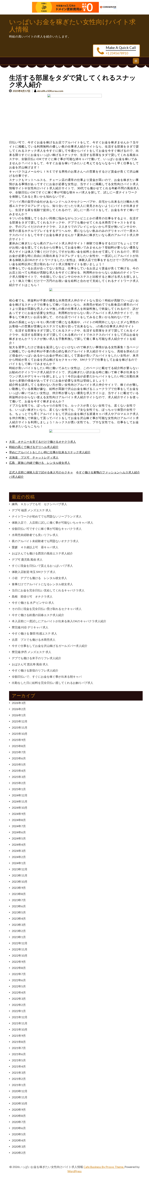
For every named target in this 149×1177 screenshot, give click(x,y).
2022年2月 (19, 1004)
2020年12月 (19, 1091)
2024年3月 (19, 850)
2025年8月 (19, 746)
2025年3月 (19, 776)
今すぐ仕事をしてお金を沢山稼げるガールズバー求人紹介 (49, 645)
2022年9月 (19, 961)
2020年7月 (19, 1122)
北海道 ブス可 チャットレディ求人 (34, 457)
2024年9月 (19, 813)
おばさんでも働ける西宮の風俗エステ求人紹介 (42, 553)
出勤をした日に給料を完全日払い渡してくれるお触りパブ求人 (52, 682)
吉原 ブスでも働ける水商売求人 (33, 639)
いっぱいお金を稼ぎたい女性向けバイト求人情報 (72, 25)
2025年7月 (19, 752)
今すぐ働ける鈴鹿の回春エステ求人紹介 (38, 615)
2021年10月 (19, 1029)
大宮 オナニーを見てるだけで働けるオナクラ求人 (42, 441)
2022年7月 (19, 974)
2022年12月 (19, 943)
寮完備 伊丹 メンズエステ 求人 (31, 652)
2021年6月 (19, 1054)
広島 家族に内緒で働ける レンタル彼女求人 (39, 462)
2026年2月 (19, 709)
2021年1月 (19, 1085)
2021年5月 (19, 1060)
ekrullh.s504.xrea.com (50, 90)
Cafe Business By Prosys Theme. (104, 1166)
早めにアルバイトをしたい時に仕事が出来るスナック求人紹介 (49, 452)
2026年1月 (19, 715)
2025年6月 (19, 758)
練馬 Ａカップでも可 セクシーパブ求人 (39, 504)
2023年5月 (19, 912)
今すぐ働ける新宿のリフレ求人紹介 (35, 670)
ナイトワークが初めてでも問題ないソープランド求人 (47, 516)
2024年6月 (19, 832)
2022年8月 (19, 967)
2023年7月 (19, 900)
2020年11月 (19, 1097)
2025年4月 (19, 770)
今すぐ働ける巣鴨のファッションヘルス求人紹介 (108, 472)
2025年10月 (19, 733)
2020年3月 (19, 1146)
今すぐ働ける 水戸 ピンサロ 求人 (33, 602)
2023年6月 (19, 906)
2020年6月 (19, 1128)
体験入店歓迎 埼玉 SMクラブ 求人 (34, 571)
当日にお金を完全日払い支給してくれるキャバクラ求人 (48, 590)
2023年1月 (19, 937)
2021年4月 (19, 1066)
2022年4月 (19, 992)
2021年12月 (19, 1017)
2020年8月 (19, 1115)
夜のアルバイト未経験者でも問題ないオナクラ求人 (45, 541)
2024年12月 (19, 795)
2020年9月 (19, 1109)
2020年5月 (19, 1134)
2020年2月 (19, 1152)
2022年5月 (19, 986)
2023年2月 (19, 931)
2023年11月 (19, 875)
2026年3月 (19, 702)
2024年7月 (19, 826)
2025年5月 (19, 764)
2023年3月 (19, 924)
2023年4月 (19, 918)
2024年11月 (19, 801)
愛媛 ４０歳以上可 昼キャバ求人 (35, 547)
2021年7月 (19, 1048)
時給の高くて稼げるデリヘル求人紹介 (34, 447)
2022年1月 (19, 1011)
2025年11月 (19, 727)
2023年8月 (19, 894)
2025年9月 (19, 739)
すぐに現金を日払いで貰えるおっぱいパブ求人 (42, 565)
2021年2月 (19, 1078)
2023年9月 (19, 887)
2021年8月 (19, 1041)
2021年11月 (19, 1023)
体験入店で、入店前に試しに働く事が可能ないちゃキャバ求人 (52, 522)
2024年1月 (19, 863)
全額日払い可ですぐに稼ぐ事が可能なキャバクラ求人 (47, 528)
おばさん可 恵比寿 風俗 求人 (30, 664)
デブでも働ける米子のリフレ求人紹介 (36, 658)
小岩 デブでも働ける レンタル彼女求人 (39, 578)
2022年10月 (19, 955)
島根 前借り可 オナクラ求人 (32, 596)
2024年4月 (19, 844)
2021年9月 (19, 1035)
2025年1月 (19, 789)
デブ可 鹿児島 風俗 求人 (27, 559)
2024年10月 (19, 807)
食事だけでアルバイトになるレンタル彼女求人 (42, 584)
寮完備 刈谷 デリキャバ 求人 (30, 627)
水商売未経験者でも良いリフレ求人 (35, 534)
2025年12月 (19, 721)
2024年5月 (19, 838)
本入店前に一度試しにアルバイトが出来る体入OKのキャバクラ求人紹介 (59, 621)
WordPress (74, 1171)
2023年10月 (19, 881)
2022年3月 (19, 998)
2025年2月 (19, 783)
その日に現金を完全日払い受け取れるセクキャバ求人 (47, 608)
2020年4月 (19, 1140)
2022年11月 (19, 949)
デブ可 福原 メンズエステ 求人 (31, 510)
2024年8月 (19, 820)
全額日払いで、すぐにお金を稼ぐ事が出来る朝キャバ (47, 676)
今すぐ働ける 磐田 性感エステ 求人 (34, 633)
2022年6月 (19, 980)
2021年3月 (19, 1072)
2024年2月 (19, 857)
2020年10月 (19, 1103)
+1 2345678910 (117, 53)
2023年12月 (19, 869)
